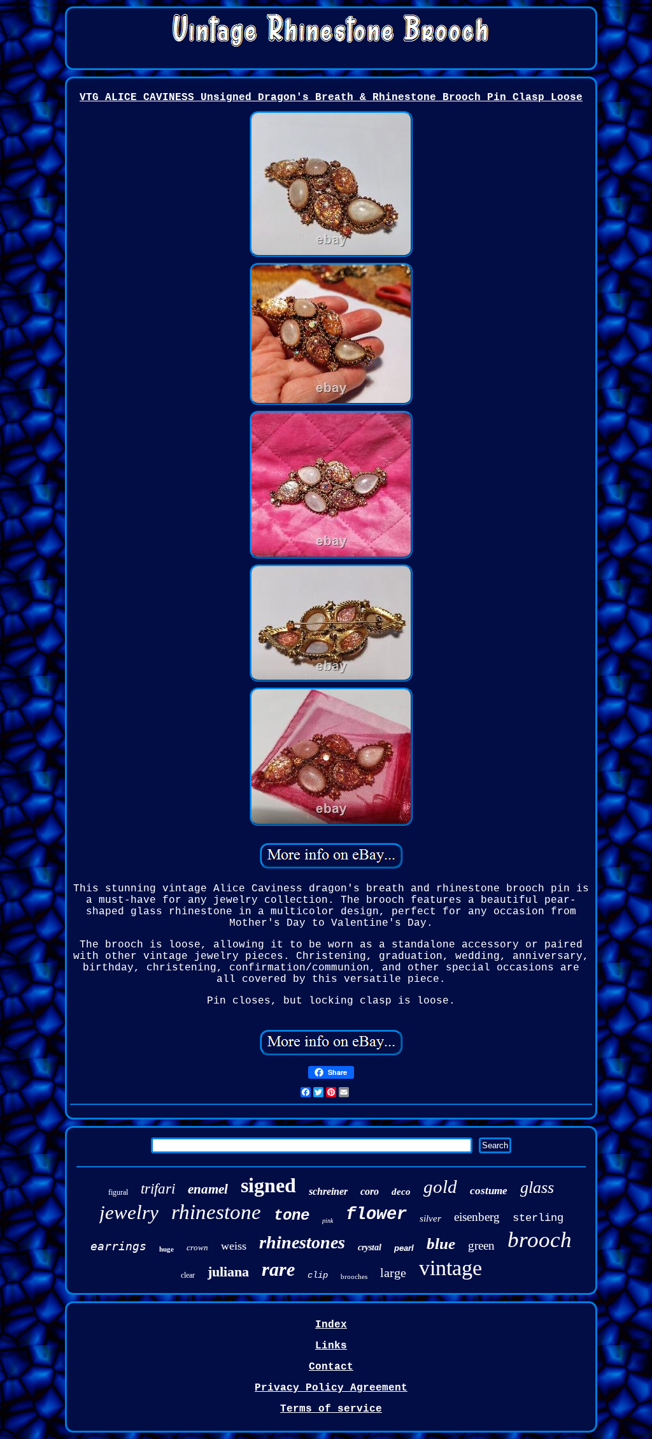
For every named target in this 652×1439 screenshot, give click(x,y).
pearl (404, 1248)
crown (197, 1247)
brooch (539, 1239)
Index (331, 1325)
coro (369, 1191)
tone (291, 1215)
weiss (233, 1245)
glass (537, 1187)
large (393, 1273)
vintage (450, 1268)
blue (441, 1243)
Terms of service (331, 1409)
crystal (369, 1247)
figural (118, 1192)
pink (327, 1220)
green (481, 1245)
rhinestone (216, 1212)
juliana (228, 1272)
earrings (118, 1246)
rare (278, 1269)
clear (188, 1275)
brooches (354, 1276)
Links (331, 1346)
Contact (331, 1367)
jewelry (129, 1212)
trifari (158, 1189)
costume (488, 1191)
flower (376, 1214)
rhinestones (302, 1242)
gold (440, 1186)
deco (401, 1192)
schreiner (328, 1191)
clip (318, 1275)
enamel (208, 1189)
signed (268, 1185)
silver (430, 1218)
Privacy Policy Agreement (331, 1388)
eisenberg (477, 1217)
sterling (538, 1218)
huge (166, 1249)
